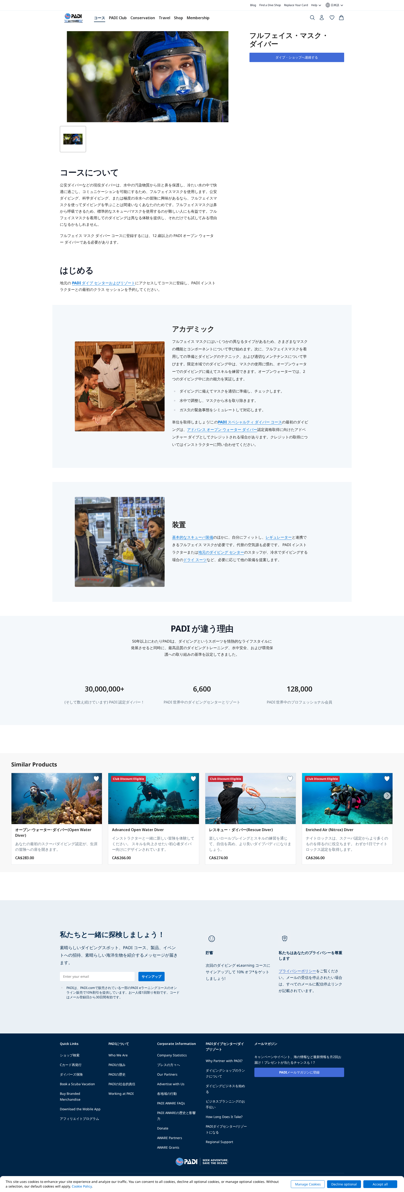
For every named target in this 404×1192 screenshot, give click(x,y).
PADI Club (118, 17)
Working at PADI (121, 1093)
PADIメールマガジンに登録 (299, 1072)
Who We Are (118, 1055)
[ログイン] (322, 19)
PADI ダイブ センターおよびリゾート (103, 282)
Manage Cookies (308, 1184)
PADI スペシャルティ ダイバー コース (250, 422)
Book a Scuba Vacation (77, 1084)
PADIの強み (117, 1064)
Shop (178, 17)
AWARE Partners (169, 1138)
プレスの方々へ (168, 1064)
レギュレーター (279, 537)
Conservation (142, 17)
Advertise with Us (170, 1084)
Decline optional (344, 1184)
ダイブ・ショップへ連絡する (296, 57)
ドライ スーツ (195, 559)
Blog (253, 5)
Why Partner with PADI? (224, 1061)
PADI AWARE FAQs (171, 1103)
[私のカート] (341, 18)
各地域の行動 (167, 1093)
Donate (162, 1128)
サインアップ (151, 976)
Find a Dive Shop (270, 5)
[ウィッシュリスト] (332, 18)
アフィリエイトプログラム (79, 1118)
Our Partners (167, 1074)
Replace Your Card (296, 5)
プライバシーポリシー (297, 971)
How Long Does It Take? (224, 1116)
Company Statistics (172, 1055)
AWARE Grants (168, 1147)
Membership (198, 17)
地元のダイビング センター (221, 552)
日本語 (332, 5)
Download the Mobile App (80, 1109)
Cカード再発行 (71, 1064)
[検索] (312, 18)
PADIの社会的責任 (121, 1084)
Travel (164, 17)
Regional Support (219, 1142)
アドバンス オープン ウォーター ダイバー (222, 429)
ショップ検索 (69, 1055)
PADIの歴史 (117, 1074)
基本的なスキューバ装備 (192, 537)
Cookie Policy (82, 1186)
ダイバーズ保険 (71, 1074)
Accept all (380, 1184)
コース (99, 17)
